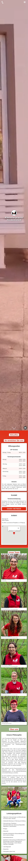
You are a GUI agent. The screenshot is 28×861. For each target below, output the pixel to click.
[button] (24, 2)
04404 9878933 (14, 509)
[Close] (18, 528)
